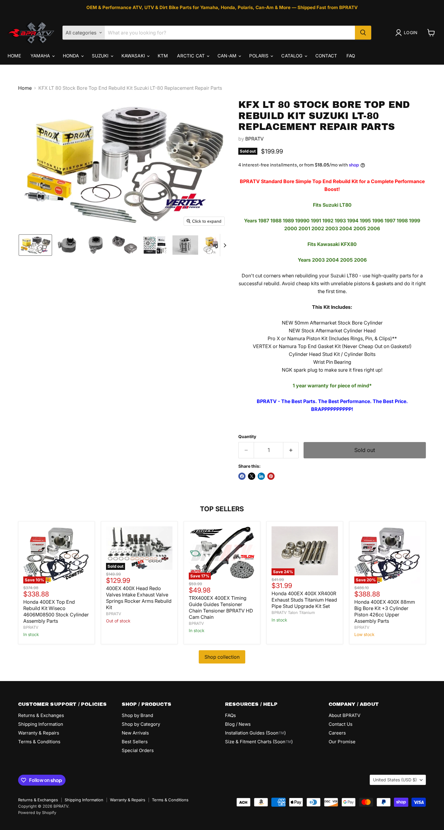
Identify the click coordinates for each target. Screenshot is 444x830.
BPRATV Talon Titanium (293, 612)
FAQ (350, 56)
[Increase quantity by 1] (291, 450)
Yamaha (41, 56)
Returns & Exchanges (41, 715)
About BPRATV (344, 715)
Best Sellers (135, 741)
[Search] (363, 33)
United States (395, 779)
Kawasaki (133, 56)
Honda (71, 56)
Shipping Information (40, 724)
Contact (326, 56)
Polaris (259, 56)
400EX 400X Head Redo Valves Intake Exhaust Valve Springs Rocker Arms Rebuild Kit (139, 597)
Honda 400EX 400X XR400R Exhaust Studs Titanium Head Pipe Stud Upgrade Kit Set (304, 599)
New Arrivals (135, 733)
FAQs (230, 715)
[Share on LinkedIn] (261, 476)
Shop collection (222, 657)
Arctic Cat (191, 56)
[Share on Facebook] (242, 476)
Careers (337, 733)
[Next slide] (225, 245)
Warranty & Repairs (38, 733)
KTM (163, 56)
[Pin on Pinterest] (271, 476)
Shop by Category (141, 724)
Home (14, 56)
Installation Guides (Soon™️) (255, 733)
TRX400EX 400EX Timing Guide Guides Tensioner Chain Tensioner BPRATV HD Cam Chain (221, 607)
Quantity (247, 436)
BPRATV (254, 139)
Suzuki (101, 56)
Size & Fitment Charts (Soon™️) (259, 741)
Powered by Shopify (37, 812)
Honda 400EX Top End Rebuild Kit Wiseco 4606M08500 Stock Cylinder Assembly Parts (56, 611)
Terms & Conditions (39, 741)
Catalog (292, 56)
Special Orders (138, 750)
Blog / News (238, 724)
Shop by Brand (137, 715)
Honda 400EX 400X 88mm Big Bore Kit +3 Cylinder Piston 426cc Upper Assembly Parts (384, 611)
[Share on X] (251, 476)
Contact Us (340, 724)
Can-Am (227, 56)
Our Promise (342, 741)
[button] (407, 32)
